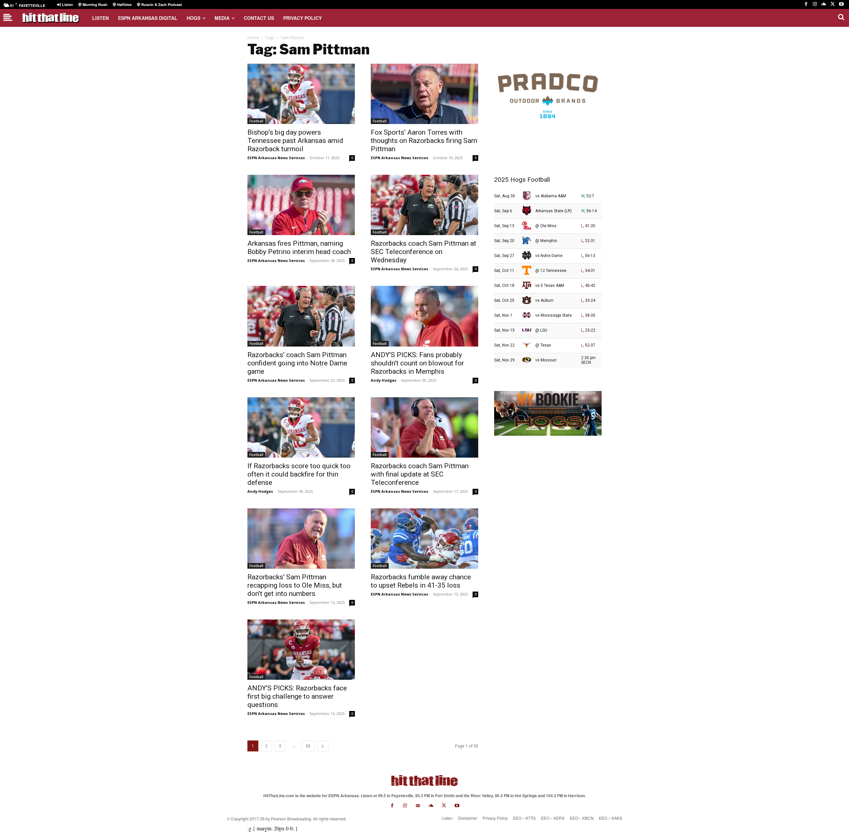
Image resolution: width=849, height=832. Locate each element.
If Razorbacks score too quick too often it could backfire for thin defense (299, 474)
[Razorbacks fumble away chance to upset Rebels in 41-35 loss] (424, 538)
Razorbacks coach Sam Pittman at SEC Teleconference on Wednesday (423, 251)
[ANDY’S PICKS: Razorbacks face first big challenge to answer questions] (301, 649)
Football (256, 121)
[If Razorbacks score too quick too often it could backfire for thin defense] (301, 427)
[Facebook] (806, 4)
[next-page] (322, 745)
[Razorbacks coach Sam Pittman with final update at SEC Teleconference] (424, 427)
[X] (832, 4)
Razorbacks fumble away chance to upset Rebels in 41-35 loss (421, 581)
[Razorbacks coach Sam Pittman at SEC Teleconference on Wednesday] (424, 205)
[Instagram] (815, 4)
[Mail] (418, 805)
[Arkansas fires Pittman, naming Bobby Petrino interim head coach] (301, 205)
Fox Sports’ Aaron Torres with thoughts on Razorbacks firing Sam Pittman (424, 140)
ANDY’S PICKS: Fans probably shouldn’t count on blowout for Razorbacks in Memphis (417, 363)
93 (308, 746)
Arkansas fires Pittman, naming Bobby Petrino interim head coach (299, 247)
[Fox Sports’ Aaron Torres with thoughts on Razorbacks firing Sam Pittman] (424, 94)
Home (253, 37)
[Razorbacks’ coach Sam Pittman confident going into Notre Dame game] (301, 316)
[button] (841, 17)
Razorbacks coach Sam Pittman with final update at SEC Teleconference (420, 474)
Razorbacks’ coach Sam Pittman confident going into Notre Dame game (297, 363)
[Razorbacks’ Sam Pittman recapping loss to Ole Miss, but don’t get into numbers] (301, 538)
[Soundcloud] (823, 4)
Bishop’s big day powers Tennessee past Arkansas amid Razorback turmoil (295, 140)
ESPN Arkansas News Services (276, 157)
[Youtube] (841, 4)
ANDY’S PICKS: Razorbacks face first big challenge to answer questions (297, 696)
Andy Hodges (383, 380)
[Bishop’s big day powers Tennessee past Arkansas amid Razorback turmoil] (301, 94)
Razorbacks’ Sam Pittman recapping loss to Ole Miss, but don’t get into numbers (294, 585)
